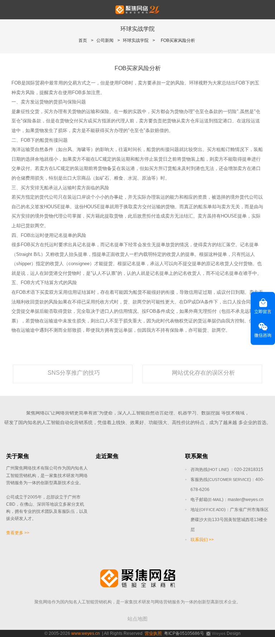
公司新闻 (105, 40)
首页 (82, 40)
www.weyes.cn (85, 633)
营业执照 (153, 633)
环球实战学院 (136, 40)
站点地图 (137, 619)
